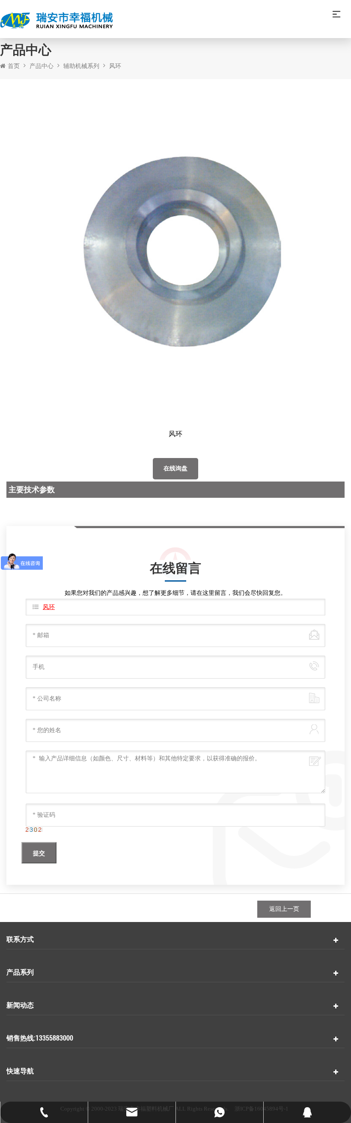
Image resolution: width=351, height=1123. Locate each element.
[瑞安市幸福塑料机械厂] (175, 21)
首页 (14, 66)
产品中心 (42, 66)
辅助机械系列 (81, 66)
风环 (115, 66)
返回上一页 (284, 909)
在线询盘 (175, 468)
